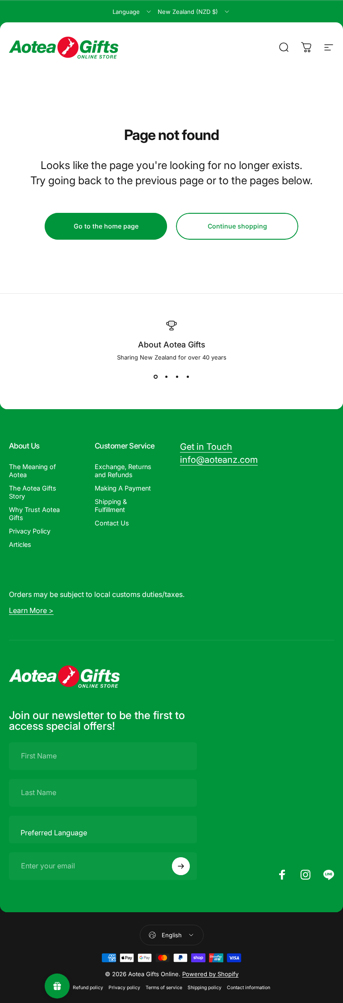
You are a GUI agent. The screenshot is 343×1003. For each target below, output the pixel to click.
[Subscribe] (181, 866)
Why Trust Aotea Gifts (34, 513)
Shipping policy (205, 987)
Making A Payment (123, 488)
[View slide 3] (177, 377)
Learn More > (31, 610)
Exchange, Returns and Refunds (123, 470)
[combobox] (132, 11)
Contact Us (112, 523)
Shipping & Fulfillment (111, 505)
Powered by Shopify (210, 974)
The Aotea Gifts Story (32, 492)
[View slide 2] (166, 377)
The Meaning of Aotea (32, 470)
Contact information (248, 987)
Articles (20, 544)
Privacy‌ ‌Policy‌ (29, 531)
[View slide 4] (187, 377)
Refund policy (88, 987)
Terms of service (164, 987)
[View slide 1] (155, 377)
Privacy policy (124, 987)
